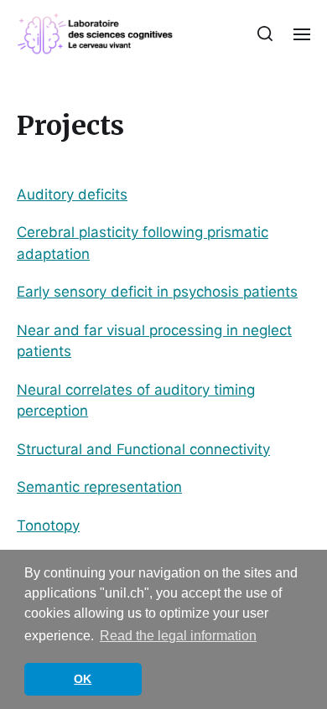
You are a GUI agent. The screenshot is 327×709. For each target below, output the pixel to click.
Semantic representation (99, 487)
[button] (265, 33)
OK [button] (82, 679)
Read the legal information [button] (178, 636)
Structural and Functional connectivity (143, 449)
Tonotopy (48, 525)
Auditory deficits (72, 194)
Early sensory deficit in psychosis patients (157, 291)
